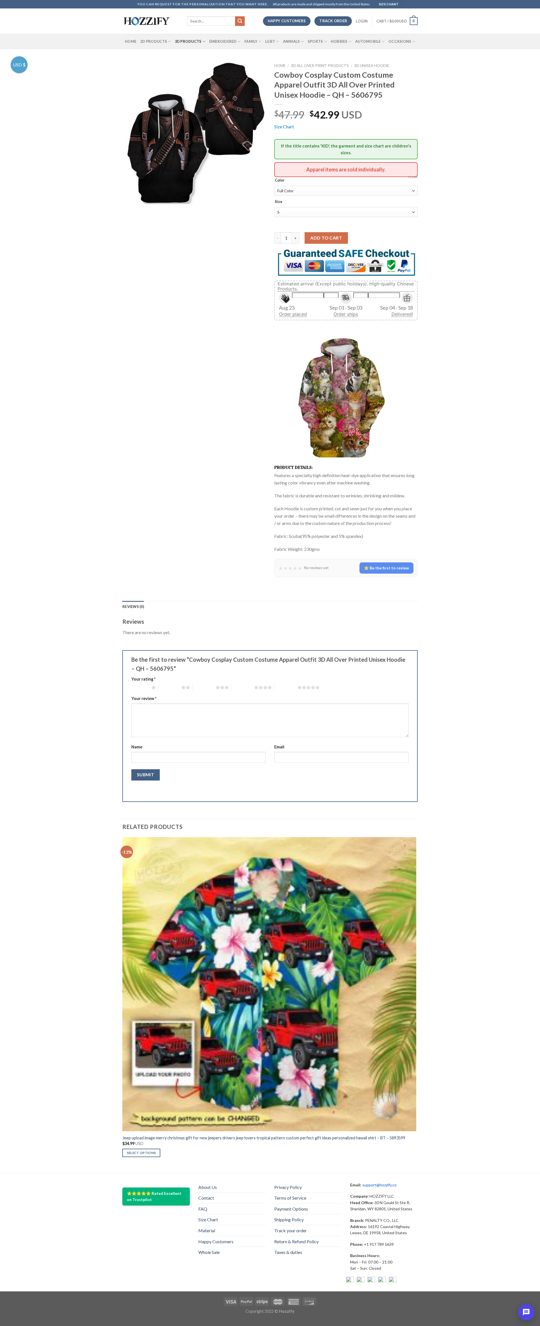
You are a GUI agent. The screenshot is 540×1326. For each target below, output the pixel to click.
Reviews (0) (133, 606)
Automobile (368, 41)
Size (278, 202)
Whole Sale (209, 1252)
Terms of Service (290, 1197)
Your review (143, 698)
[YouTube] (371, 1281)
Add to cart (326, 237)
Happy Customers (215, 1241)
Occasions (399, 41)
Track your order (290, 1230)
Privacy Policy (288, 1187)
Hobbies (339, 41)
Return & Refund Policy (296, 1241)
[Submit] (240, 21)
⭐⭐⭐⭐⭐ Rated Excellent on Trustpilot (154, 1196)
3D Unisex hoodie (371, 65)
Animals (291, 41)
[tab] (133, 606)
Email (279, 746)
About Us (207, 1187)
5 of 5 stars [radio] (285, 687)
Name (136, 746)
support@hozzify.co (379, 1184)
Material (206, 1230)
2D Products (153, 41)
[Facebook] (350, 1281)
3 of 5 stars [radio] (204, 687)
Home (130, 41)
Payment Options (291, 1208)
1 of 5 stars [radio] (140, 687)
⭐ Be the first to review (386, 567)
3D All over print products (320, 65)
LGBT (270, 41)
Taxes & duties (288, 1252)
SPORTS (315, 41)
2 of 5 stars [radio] (169, 687)
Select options (141, 1153)
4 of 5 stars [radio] (242, 687)
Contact (206, 1197)
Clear (413, 177)
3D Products (188, 41)
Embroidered (223, 41)
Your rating (143, 679)
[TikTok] (393, 1281)
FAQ (202, 1208)
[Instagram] (360, 1281)
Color (280, 180)
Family (251, 41)
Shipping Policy (289, 1219)
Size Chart (284, 126)
